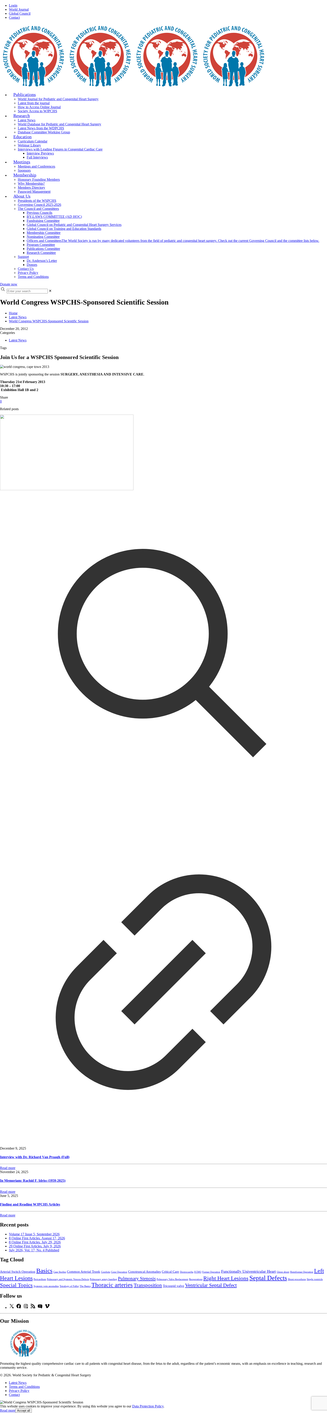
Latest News (17, 317)
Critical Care (170, 1271)
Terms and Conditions (24, 1387)
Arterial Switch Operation (17, 1271)
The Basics (85, 1286)
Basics (44, 1270)
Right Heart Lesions (225, 1278)
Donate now (8, 284)
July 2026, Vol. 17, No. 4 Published (34, 1250)
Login (13, 5)
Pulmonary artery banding (103, 1279)
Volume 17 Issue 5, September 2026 (34, 1234)
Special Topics (16, 1285)
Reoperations (195, 1279)
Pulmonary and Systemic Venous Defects (68, 1279)
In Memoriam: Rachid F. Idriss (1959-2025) (32, 1180)
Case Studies (59, 1272)
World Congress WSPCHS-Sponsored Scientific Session (49, 321)
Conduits (105, 1272)
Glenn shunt (283, 1272)
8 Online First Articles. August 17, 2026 (37, 1238)
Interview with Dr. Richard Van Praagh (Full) (34, 1157)
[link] (50, 291)
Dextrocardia (186, 1272)
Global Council (19, 13)
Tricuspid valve (173, 1286)
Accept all (23, 1410)
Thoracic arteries (112, 1285)
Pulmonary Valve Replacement (172, 1279)
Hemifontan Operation (301, 1272)
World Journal (19, 9)
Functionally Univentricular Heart (248, 1271)
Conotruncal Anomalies (144, 1271)
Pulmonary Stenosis (137, 1278)
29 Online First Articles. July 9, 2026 (35, 1246)
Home (13, 313)
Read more (7, 1410)
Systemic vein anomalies (46, 1286)
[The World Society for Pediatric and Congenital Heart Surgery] (133, 86)
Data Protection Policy (148, 1406)
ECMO (197, 1272)
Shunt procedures (297, 1279)
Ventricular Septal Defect (211, 1285)
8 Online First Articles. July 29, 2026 (35, 1242)
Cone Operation (119, 1272)
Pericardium (40, 1279)
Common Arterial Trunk (83, 1271)
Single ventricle (315, 1279)
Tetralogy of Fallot (69, 1286)
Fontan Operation (211, 1272)
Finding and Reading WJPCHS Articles (30, 1204)
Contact (14, 17)
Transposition (148, 1285)
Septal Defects (268, 1277)
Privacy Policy (19, 1391)
